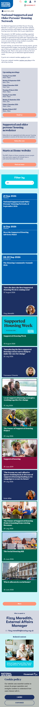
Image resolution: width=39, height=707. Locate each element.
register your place (25, 60)
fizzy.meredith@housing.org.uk (20, 631)
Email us (19, 115)
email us (23, 57)
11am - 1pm (6, 101)
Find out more (19, 164)
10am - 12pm (7, 106)
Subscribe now (19, 141)
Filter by (19, 177)
